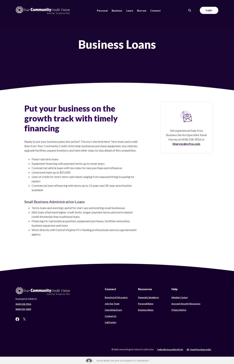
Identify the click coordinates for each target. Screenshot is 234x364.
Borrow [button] (141, 10)
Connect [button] (155, 10)
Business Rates (145, 309)
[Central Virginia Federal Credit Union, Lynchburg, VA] (43, 10)
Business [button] (117, 10)
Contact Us (110, 316)
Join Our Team (112, 303)
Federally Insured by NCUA (170, 349)
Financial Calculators (148, 297)
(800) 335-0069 (23, 309)
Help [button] (174, 289)
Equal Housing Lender (200, 349)
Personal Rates (145, 303)
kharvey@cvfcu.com (186, 143)
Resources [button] (145, 289)
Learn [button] (129, 10)
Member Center (179, 297)
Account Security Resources (185, 303)
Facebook (17, 319)
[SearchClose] (189, 10)
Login (209, 10)
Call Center (110, 322)
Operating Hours (113, 309)
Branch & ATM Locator (116, 297)
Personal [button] (102, 10)
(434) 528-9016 (23, 304)
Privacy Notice (178, 309)
